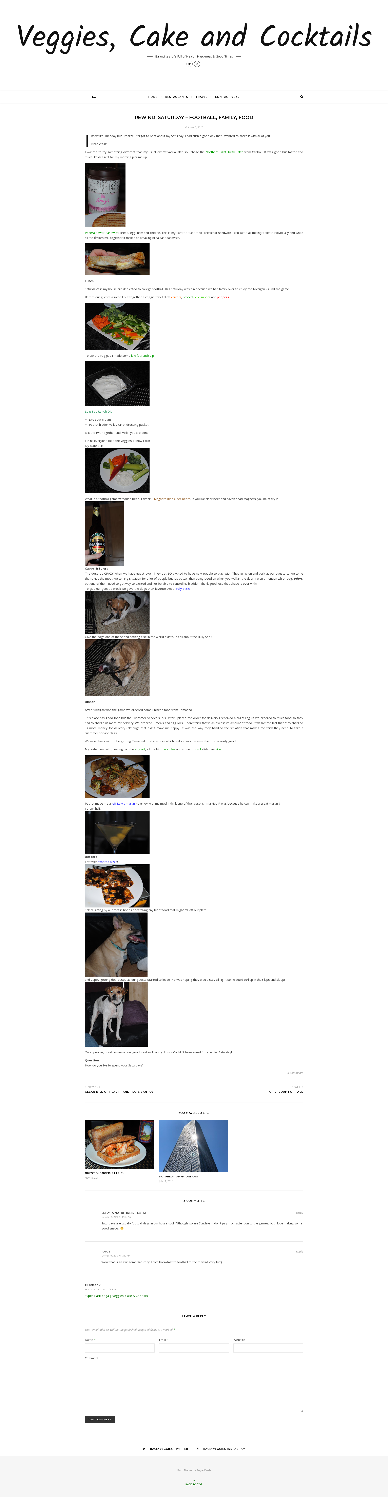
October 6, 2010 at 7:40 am (115, 1255)
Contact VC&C (227, 97)
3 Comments (295, 1073)
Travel (201, 97)
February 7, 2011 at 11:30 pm (100, 1289)
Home (153, 97)
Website (239, 1340)
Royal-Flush (204, 1470)
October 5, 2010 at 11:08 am (116, 1216)
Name (90, 1340)
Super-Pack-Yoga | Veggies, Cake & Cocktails (116, 1296)
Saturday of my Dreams (178, 1176)
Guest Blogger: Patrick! (105, 1173)
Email (164, 1340)
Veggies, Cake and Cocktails (194, 39)
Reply (299, 1213)
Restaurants (176, 97)
